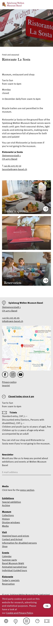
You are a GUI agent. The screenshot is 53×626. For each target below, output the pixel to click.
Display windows (11, 522)
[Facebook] (5, 375)
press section (27, 490)
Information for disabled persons (19, 542)
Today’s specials (11, 580)
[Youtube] (21, 375)
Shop (4, 546)
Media (5, 526)
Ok (47, 605)
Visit (4, 532)
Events (5, 552)
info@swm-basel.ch (12, 321)
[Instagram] (13, 375)
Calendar (7, 556)
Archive (6, 505)
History (6, 518)
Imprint (6, 385)
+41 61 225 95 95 (11, 317)
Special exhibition (11, 502)
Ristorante (7, 576)
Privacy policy (9, 382)
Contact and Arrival (12, 539)
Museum (6, 511)
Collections (8, 515)
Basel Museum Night (13, 563)
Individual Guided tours (14, 570)
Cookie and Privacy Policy (19, 612)
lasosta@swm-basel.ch (14, 169)
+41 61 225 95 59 (12, 165)
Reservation (8, 583)
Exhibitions (8, 498)
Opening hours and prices (15, 535)
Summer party (9, 559)
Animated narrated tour (14, 566)
